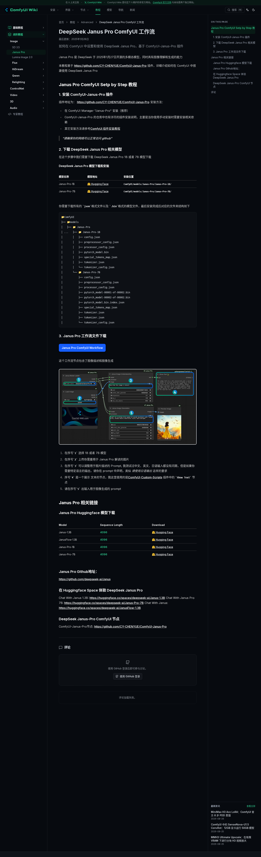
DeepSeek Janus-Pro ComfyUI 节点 (233, 85)
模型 (109, 9)
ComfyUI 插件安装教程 (105, 128)
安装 (52, 9)
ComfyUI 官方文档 (162, 2)
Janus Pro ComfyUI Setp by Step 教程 (233, 29)
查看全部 (251, 806)
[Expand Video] (43, 95)
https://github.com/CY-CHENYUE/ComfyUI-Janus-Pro (110, 65)
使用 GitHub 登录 (130, 676)
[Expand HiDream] (43, 69)
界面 (67, 9)
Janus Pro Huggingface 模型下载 (232, 62)
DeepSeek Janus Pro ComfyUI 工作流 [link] (121, 22)
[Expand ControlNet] (43, 88)
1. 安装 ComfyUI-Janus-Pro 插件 (231, 37)
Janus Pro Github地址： (227, 68)
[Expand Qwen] (43, 75)
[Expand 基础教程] (43, 27)
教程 (97, 9)
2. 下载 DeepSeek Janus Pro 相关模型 (234, 44)
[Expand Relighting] (43, 82)
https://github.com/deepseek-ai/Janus (84, 579)
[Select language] (247, 9)
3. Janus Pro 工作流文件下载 (229, 51)
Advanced (87, 22)
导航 (120, 9)
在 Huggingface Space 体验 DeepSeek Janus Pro (229, 75)
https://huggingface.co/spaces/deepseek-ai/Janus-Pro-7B (104, 603)
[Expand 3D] (43, 101)
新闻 (132, 9)
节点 (82, 9)
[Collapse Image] (43, 41)
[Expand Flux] (43, 62)
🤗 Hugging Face (98, 183)
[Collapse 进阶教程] (43, 34)
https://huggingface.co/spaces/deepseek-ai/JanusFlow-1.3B (100, 608)
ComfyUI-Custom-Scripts (145, 477)
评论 (213, 92)
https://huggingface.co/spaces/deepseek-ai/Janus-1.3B (127, 598)
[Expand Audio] (43, 108)
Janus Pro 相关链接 (222, 57)
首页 (61, 22)
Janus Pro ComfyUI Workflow (82, 348)
